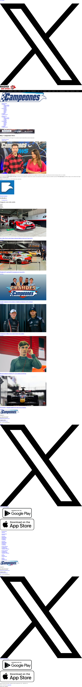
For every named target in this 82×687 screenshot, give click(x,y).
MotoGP (35, 91)
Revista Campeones (5, 546)
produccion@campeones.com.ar (5, 418)
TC (27, 91)
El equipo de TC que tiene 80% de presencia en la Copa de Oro (12, 272)
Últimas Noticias (4, 103)
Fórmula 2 (5, 110)
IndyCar (39, 91)
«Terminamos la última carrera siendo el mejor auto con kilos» (12, 333)
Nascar (5, 112)
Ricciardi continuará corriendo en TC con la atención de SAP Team (13, 373)
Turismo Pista (58, 91)
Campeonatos (4, 539)
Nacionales (3, 104)
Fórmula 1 (31, 91)
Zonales (14, 91)
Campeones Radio (4, 552)
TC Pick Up (10, 91)
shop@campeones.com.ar (4, 572)
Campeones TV (4, 547)
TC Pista (5, 91)
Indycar (5, 123)
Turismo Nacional (48, 91)
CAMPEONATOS (5, 114)
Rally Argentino (20, 91)
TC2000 (54, 91)
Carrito (3, 554)
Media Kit (3, 532)
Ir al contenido (2, 0)
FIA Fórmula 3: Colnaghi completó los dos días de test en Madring (13, 407)
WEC (24, 91)
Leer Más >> (2, 240)
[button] (41, 204)
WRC (43, 91)
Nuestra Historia (4, 531)
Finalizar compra (4, 556)
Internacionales (4, 108)
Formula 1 (5, 109)
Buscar (1, 128)
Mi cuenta (3, 555)
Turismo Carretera (6, 117)
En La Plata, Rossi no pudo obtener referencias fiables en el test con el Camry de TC (16, 238)
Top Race (63, 91)
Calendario (3, 113)
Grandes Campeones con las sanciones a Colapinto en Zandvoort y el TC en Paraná (16, 301)
